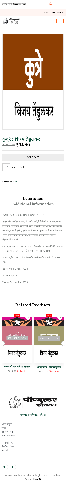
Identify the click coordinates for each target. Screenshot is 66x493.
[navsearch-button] (50, 4)
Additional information (33, 204)
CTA (39, 479)
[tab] (33, 198)
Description (33, 198)
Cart (46, 12)
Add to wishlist (18, 167)
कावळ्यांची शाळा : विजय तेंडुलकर (17, 366)
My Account (58, 12)
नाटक (15, 181)
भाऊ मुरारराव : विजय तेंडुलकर (49, 367)
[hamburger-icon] (60, 21)
